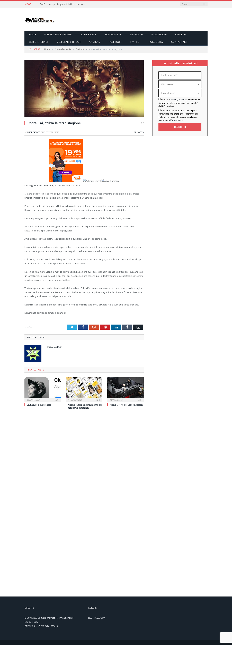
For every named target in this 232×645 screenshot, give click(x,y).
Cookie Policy (31, 621)
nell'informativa (175, 120)
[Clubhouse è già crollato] (42, 389)
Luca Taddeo (33, 132)
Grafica (134, 34)
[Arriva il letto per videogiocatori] (125, 389)
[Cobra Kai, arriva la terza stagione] (84, 116)
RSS (90, 617)
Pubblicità (156, 41)
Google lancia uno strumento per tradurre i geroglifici (85, 406)
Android (94, 41)
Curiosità (139, 132)
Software (111, 34)
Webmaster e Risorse (58, 34)
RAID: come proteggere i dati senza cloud (62, 4)
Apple (178, 34)
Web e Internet (38, 41)
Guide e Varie (88, 34)
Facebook (115, 41)
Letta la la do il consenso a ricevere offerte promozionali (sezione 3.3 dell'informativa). (179, 103)
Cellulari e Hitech (69, 41)
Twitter (135, 41)
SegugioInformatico (48, 617)
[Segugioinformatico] (39, 19)
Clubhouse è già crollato (39, 404)
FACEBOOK (99, 617)
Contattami (179, 41)
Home (32, 34)
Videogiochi (159, 34)
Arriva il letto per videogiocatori (126, 404)
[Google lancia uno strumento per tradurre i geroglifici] (84, 389)
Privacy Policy (177, 99)
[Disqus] (84, 458)
